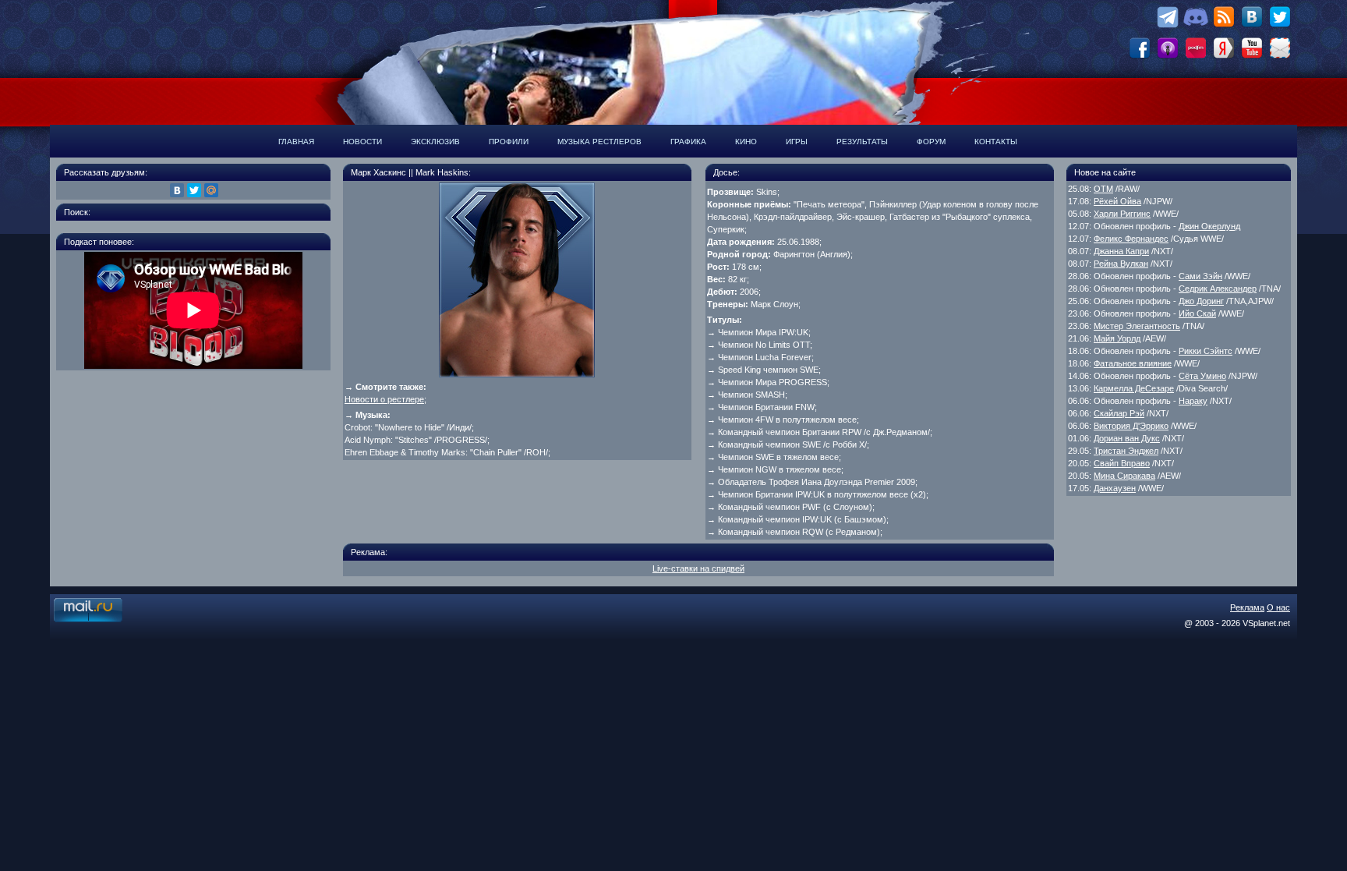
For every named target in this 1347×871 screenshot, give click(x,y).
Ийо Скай (1197, 313)
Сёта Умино (1202, 376)
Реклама (1247, 607)
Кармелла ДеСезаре (1134, 388)
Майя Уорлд (1117, 338)
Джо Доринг (1201, 301)
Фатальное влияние (1133, 363)
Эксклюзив (435, 141)
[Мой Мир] (211, 190)
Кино (746, 141)
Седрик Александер (1218, 288)
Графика (688, 141)
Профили (509, 141)
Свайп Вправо (1122, 463)
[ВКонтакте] (177, 190)
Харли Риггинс (1122, 213)
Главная (296, 141)
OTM (1103, 188)
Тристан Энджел (1126, 450)
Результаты (862, 141)
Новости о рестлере (384, 399)
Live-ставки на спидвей (698, 568)
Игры (797, 141)
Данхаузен (1115, 488)
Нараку (1193, 400)
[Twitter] (194, 190)
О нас (1278, 607)
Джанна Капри (1121, 251)
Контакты (995, 141)
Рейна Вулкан (1121, 263)
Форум (931, 141)
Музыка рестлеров (599, 141)
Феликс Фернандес (1131, 238)
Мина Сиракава (1124, 475)
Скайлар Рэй (1119, 413)
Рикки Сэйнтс (1205, 351)
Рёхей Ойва (1117, 201)
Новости (362, 141)
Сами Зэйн (1200, 276)
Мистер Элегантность (1137, 326)
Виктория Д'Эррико (1131, 425)
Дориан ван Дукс (1127, 438)
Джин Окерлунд (1209, 226)
